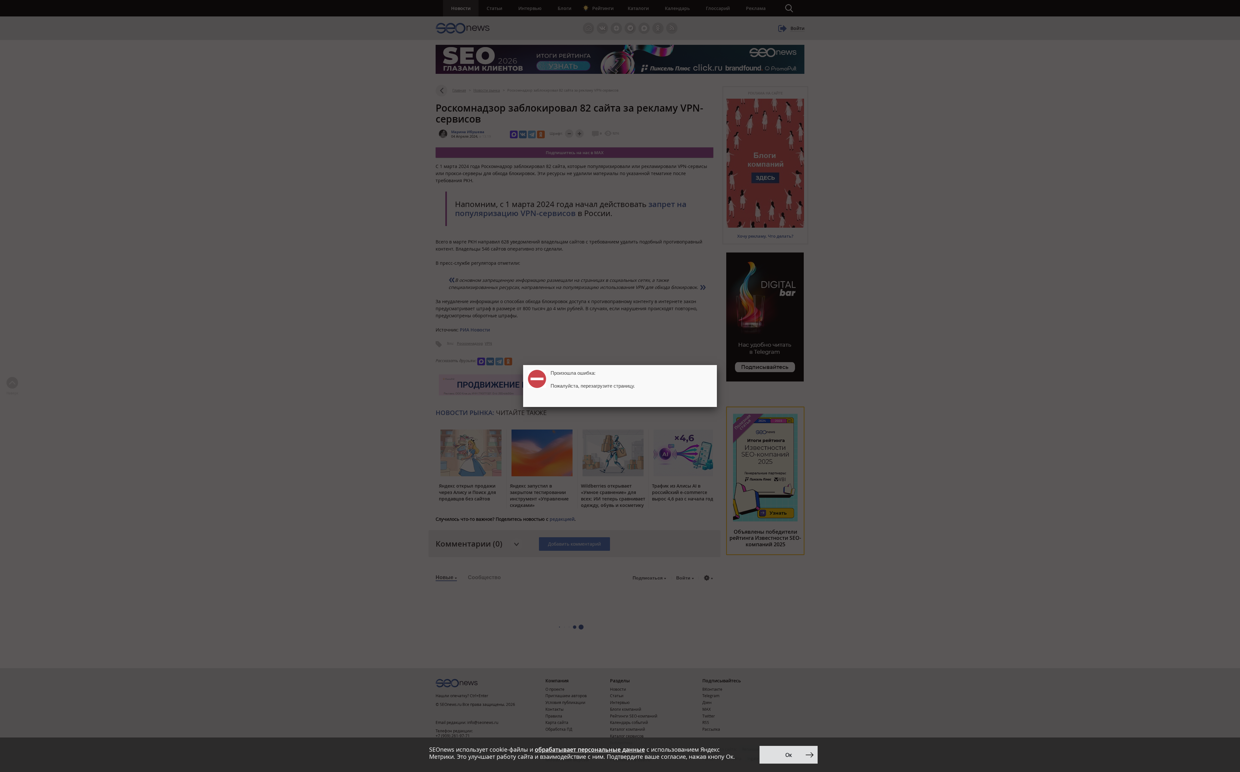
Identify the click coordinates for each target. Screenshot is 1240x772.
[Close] (717, 365)
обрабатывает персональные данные (590, 749)
